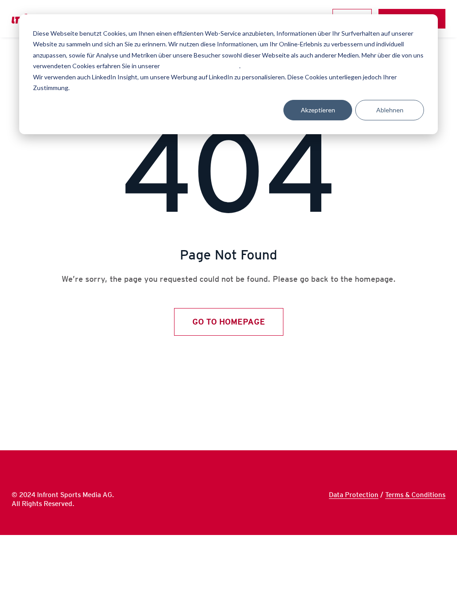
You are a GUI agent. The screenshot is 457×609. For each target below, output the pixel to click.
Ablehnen (389, 110)
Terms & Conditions (415, 495)
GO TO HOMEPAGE (228, 321)
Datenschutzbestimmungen (200, 66)
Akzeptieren (318, 110)
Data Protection (353, 495)
